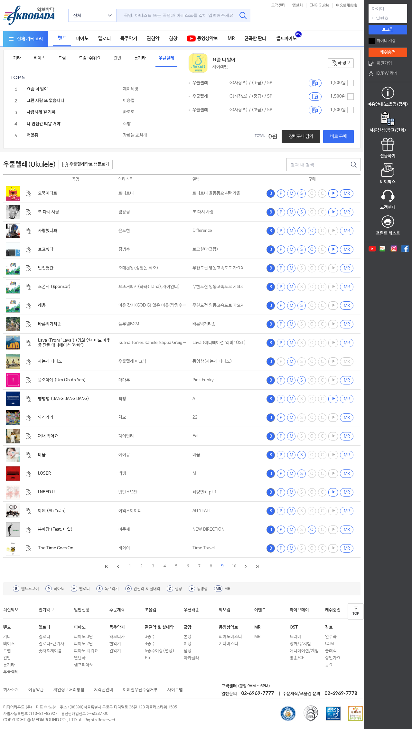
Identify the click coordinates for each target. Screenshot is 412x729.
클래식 (331, 651)
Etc (148, 658)
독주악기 (128, 38)
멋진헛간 (45, 268)
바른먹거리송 (49, 324)
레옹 (42, 305)
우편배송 (191, 610)
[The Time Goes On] (13, 548)
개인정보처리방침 (68, 689)
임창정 (124, 212)
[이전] (118, 570)
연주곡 (331, 636)
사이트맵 (175, 689)
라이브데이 (299, 610)
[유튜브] (372, 248)
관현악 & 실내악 (159, 627)
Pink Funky (203, 380)
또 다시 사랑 (48, 212)
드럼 (62, 58)
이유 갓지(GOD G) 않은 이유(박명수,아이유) (152, 305)
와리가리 (45, 417)
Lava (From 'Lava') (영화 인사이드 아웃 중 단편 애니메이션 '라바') (74, 343)
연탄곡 (80, 658)
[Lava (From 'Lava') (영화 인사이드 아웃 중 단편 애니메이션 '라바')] (13, 343)
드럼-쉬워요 (90, 58)
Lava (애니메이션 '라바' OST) (219, 342)
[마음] (13, 455)
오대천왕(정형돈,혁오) (138, 268)
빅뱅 (122, 398)
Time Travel (203, 548)
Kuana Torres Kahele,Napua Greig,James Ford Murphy (152, 342)
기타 (17, 58)
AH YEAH (201, 510)
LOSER (44, 473)
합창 (173, 38)
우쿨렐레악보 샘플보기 (89, 164)
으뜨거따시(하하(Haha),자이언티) (149, 286)
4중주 (150, 643)
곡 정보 (344, 63)
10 (234, 566)
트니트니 (126, 193)
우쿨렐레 (166, 58)
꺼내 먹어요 (48, 436)
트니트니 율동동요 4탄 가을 (216, 193)
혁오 (122, 417)
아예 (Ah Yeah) (52, 510)
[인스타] (394, 248)
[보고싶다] (13, 249)
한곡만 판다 (255, 38)
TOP (355, 614)
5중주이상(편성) (159, 651)
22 (195, 417)
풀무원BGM (128, 324)
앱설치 (297, 5)
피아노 (82, 38)
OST (294, 627)
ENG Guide (319, 5)
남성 (188, 651)
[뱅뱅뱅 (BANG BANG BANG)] (13, 399)
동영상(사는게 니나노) (212, 361)
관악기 (115, 651)
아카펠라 (191, 658)
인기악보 (46, 610)
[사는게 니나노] (13, 361)
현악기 (115, 643)
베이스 (39, 58)
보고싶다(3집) (205, 249)
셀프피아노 (286, 38)
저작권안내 (103, 689)
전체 (77, 15)
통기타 (140, 58)
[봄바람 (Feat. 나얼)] (13, 529)
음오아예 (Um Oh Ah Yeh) (62, 380)
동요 (329, 665)
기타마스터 (228, 643)
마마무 (124, 380)
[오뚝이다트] (13, 193)
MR (231, 38)
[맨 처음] (106, 570)
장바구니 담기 (301, 136)
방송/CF (297, 658)
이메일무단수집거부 (140, 689)
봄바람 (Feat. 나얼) (55, 529)
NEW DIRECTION (208, 529)
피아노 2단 (83, 643)
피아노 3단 (83, 636)
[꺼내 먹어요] (13, 436)
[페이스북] (405, 248)
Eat (195, 436)
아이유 (124, 454)
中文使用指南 (346, 5)
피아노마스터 (230, 636)
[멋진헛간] (13, 268)
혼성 (188, 636)
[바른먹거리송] (13, 324)
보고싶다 (45, 249)
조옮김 (150, 610)
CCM (329, 643)
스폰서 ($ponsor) (54, 286)
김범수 (124, 249)
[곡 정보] (28, 193)
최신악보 (11, 610)
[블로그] (382, 248)
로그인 (388, 29)
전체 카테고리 (30, 39)
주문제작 (117, 610)
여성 (188, 643)
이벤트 (260, 610)
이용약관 (36, 689)
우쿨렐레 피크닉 (132, 361)
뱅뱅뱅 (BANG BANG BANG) (63, 398)
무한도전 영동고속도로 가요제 (218, 268)
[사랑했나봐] (13, 230)
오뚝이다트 (47, 193)
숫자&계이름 (50, 651)
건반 (117, 58)
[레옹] (13, 305)
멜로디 (104, 38)
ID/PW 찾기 (387, 73)
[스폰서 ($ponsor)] (13, 286)
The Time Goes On (55, 548)
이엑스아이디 (130, 510)
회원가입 (384, 63)
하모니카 (117, 636)
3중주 (150, 636)
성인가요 (333, 658)
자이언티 (126, 436)
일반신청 (81, 610)
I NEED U (46, 492)
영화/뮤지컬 (300, 643)
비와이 (124, 548)
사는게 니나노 (50, 361)
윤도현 (124, 230)
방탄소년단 (128, 492)
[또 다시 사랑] (13, 212)
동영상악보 (207, 38)
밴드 (62, 38)
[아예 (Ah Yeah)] (13, 511)
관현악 (153, 38)
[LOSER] (13, 473)
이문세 (124, 529)
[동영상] (333, 193)
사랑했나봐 (47, 230)
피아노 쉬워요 (86, 651)
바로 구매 (338, 136)
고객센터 (278, 5)
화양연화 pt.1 (204, 492)
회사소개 (11, 689)
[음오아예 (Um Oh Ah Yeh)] (13, 380)
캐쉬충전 (333, 610)
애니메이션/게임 (304, 651)
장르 (329, 627)
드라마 (295, 636)
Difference (202, 230)
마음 (42, 454)
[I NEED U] (13, 492)
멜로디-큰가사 (51, 643)
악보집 (224, 610)
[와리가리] (13, 417)
